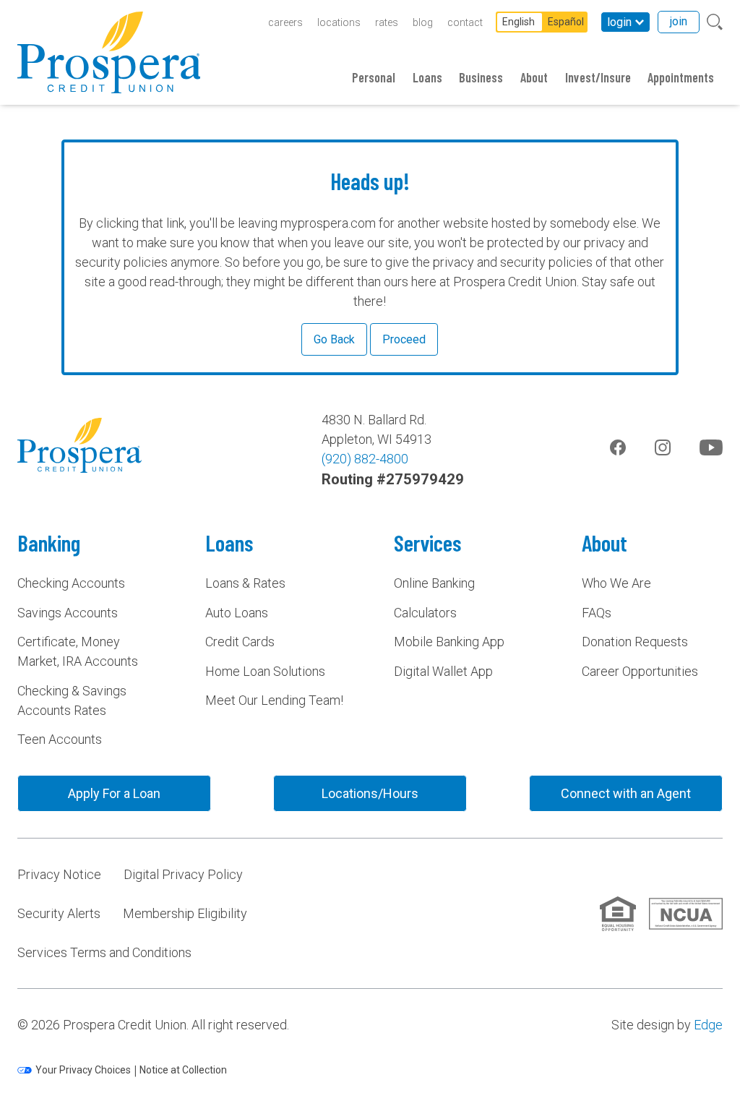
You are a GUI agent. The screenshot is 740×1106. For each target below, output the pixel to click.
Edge (708, 1024)
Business (481, 77)
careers (285, 22)
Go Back (334, 339)
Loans (427, 77)
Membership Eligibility (185, 913)
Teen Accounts (59, 739)
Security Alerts (58, 913)
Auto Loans (236, 612)
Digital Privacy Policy (183, 874)
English (518, 21)
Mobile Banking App (449, 641)
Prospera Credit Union (108, 52)
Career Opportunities (640, 671)
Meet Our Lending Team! (274, 700)
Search (715, 22)
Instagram (663, 447)
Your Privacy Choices (83, 1070)
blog (423, 22)
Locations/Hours (370, 793)
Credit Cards (240, 641)
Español (566, 21)
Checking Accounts (71, 583)
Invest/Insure (598, 77)
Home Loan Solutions (265, 671)
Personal (373, 77)
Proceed (404, 339)
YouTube (711, 447)
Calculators (425, 612)
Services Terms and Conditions (104, 952)
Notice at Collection (183, 1070)
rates (386, 22)
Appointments (681, 77)
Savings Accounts (67, 612)
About (534, 77)
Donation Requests (635, 641)
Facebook (618, 447)
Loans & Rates (245, 583)
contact (465, 22)
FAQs (596, 612)
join (678, 21)
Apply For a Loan (114, 793)
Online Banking (434, 583)
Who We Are (616, 583)
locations (339, 22)
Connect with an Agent (626, 793)
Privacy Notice (59, 874)
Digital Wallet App (443, 671)
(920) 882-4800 (365, 458)
